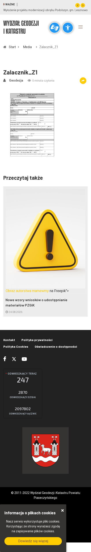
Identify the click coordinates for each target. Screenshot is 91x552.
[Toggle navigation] (81, 27)
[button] (77, 5)
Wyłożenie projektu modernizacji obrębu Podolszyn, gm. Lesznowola (46, 10)
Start (12, 47)
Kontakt (9, 340)
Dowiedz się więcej (33, 541)
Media (27, 47)
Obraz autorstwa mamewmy (27, 291)
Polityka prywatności (37, 340)
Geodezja (16, 80)
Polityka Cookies (15, 346)
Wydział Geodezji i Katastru (21, 27)
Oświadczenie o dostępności (56, 346)
